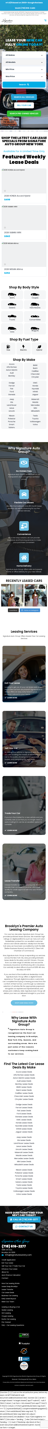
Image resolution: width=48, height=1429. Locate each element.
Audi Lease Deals (24, 1081)
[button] (24, 1041)
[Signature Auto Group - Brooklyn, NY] (7, 21)
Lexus (11, 408)
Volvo (35, 424)
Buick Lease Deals (24, 1090)
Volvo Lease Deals (24, 1194)
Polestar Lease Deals (24, 1173)
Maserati (35, 399)
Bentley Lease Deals (24, 1084)
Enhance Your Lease (9, 1269)
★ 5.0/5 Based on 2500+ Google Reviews (24, 2)
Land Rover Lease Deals (24, 1143)
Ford (12, 391)
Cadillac (35, 371)
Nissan (12, 415)
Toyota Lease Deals (24, 1188)
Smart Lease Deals (24, 1179)
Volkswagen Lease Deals (24, 1191)
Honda (35, 385)
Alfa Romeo (12, 367)
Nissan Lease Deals (24, 1170)
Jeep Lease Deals (24, 1137)
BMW (35, 365)
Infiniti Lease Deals (24, 1129)
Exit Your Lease (7, 1263)
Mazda (35, 402)
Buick (35, 368)
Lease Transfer (7, 1289)
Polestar (11, 418)
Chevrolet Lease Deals (24, 1096)
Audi (12, 373)
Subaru (12, 427)
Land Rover (12, 405)
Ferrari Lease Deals (24, 1107)
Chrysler (35, 377)
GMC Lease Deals (24, 1119)
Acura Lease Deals (24, 1072)
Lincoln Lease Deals (24, 1149)
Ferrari (12, 385)
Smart (11, 424)
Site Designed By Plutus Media (27, 1379)
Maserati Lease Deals (24, 1152)
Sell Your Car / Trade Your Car (13, 1266)
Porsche (11, 421)
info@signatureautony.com (18, 1255)
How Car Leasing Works (11, 1283)
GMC (35, 383)
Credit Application (9, 1260)
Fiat (11, 388)
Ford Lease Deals (24, 1113)
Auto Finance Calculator (11, 1275)
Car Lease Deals (8, 1292)
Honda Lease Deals (24, 1122)
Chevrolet (35, 374)
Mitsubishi (35, 411)
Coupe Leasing (7, 1316)
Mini (35, 408)
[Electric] (23, 346)
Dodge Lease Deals (24, 1104)
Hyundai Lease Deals (24, 1126)
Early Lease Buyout (9, 1298)
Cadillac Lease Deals (24, 1093)
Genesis (11, 394)
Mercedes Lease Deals (24, 1158)
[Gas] (8, 346)
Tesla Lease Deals (24, 1185)
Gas (8, 350)
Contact (5, 1278)
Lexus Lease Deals (24, 1146)
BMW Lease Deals (24, 1087)
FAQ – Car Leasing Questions (13, 1325)
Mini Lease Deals (24, 1161)
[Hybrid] (39, 346)
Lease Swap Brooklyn (10, 1286)
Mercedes (35, 405)
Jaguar (35, 394)
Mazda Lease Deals (24, 1155)
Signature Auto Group (33, 1376)
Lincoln (12, 411)
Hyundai (35, 388)
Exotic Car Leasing (9, 1319)
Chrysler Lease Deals (24, 1099)
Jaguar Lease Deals (24, 1132)
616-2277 (14, 1246)
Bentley (11, 376)
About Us (5, 1272)
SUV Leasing (6, 1313)
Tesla (35, 415)
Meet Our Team (8, 1302)
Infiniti (35, 391)
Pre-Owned (6, 1322)
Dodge (12, 383)
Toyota (35, 418)
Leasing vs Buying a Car (11, 1307)
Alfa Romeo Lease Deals (24, 1075)
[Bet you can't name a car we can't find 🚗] (12, 595)
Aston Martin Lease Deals (24, 1078)
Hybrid (39, 350)
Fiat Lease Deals (24, 1110)
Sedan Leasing (7, 1310)
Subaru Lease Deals (24, 1182)
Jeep (11, 399)
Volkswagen (35, 421)
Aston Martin (11, 370)
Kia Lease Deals (24, 1140)
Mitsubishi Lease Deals (24, 1164)
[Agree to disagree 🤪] (36, 595)
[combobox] (24, 55)
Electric (23, 350)
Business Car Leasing (10, 1295)
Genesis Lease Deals (24, 1116)
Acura (11, 364)
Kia (11, 402)
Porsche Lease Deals (24, 1176)
